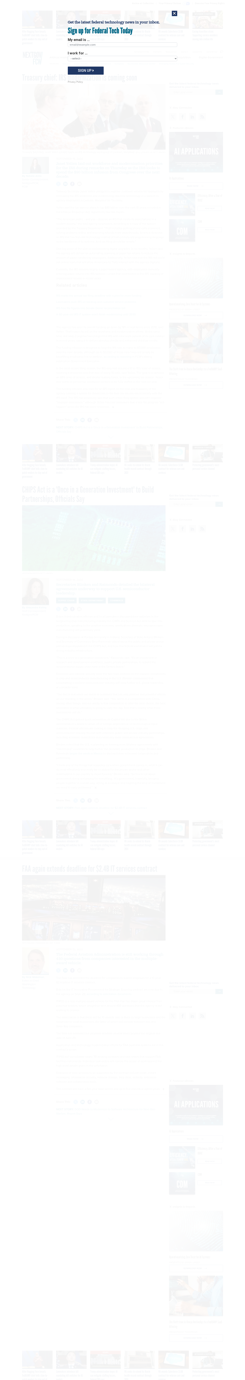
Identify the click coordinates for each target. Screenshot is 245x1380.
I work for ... (78, 53)
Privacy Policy (75, 82)
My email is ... (79, 40)
